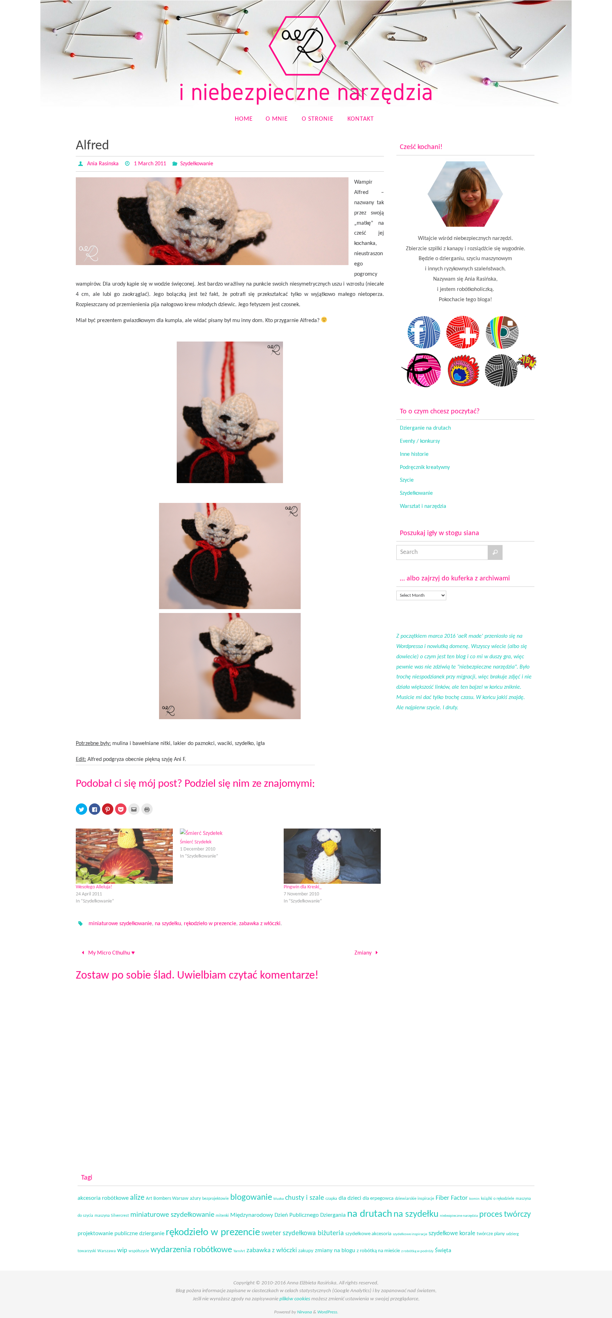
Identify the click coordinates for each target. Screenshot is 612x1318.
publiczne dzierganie (139, 1234)
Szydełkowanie (196, 164)
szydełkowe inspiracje (410, 1234)
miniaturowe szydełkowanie (120, 924)
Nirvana (304, 1312)
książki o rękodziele (497, 1199)
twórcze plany (491, 1234)
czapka (331, 1199)
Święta (443, 1251)
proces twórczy (505, 1214)
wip (122, 1250)
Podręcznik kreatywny (425, 467)
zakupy (305, 1251)
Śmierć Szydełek (195, 842)
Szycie (407, 480)
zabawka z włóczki (259, 924)
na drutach (369, 1214)
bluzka (278, 1199)
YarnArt (239, 1251)
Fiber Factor (452, 1198)
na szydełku (168, 924)
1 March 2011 (150, 164)
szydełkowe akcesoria (368, 1234)
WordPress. (327, 1312)
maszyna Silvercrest (112, 1216)
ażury (195, 1198)
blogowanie (251, 1197)
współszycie (139, 1251)
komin (474, 1199)
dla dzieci (350, 1198)
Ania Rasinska (103, 164)
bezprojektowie (215, 1199)
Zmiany (364, 953)
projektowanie (95, 1234)
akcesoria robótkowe (103, 1198)
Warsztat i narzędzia (423, 506)
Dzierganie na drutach (425, 428)
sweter (271, 1233)
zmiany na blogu (335, 1251)
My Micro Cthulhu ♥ (111, 953)
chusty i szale (304, 1198)
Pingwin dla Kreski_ (303, 887)
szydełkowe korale (452, 1233)
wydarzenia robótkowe (191, 1249)
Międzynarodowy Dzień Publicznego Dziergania (288, 1215)
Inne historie (414, 454)
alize (137, 1198)
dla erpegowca (378, 1198)
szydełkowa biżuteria (313, 1233)
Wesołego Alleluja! (94, 887)
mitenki (222, 1216)
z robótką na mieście (378, 1251)
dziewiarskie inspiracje (414, 1199)
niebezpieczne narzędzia (459, 1216)
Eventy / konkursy (420, 441)
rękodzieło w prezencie (210, 924)
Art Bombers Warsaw (167, 1198)
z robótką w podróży (417, 1251)
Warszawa (106, 1251)
